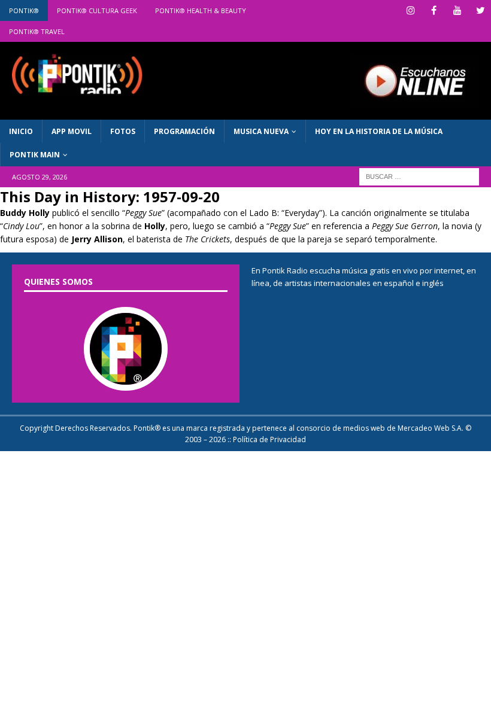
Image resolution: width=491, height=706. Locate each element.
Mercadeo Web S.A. (430, 428)
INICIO (21, 131)
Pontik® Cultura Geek (97, 10)
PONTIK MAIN (35, 155)
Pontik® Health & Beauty (200, 10)
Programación (184, 131)
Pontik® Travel (37, 31)
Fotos (122, 131)
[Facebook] (433, 10)
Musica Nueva (261, 131)
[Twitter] (480, 10)
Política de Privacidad (269, 439)
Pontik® (24, 10)
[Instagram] (410, 10)
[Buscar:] (419, 176)
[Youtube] (457, 10)
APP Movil (71, 131)
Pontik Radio (285, 270)
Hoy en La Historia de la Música (378, 131)
